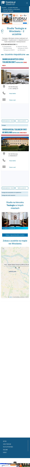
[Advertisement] (15, 371)
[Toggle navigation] (27, 3)
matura (4, 441)
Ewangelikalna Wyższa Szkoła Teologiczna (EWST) (9, 48)
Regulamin (5, 450)
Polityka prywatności (8, 447)
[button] (15, 267)
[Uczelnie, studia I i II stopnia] (8, 3)
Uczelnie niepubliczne (9, 44)
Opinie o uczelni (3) (22, 120)
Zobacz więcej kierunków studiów (15, 235)
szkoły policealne (7, 444)
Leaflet (10, 297)
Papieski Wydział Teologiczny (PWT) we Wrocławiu (23, 48)
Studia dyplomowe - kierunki (8, 120)
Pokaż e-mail (12, 100)
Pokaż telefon (12, 93)
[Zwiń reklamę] (15, 462)
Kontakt (5, 452)
